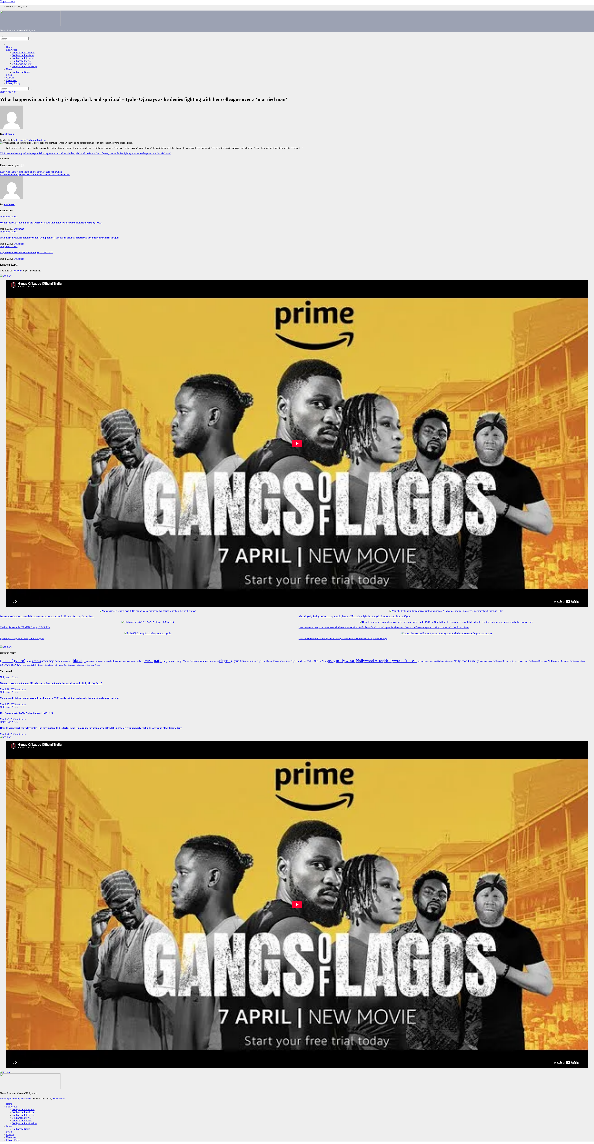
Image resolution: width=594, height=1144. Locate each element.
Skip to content (7, 1)
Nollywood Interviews (23, 58)
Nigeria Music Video (302, 661)
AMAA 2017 (67, 661)
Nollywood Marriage (538, 661)
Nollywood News (21, 72)
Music (9, 75)
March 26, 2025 (8, 734)
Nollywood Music (577, 661)
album (59, 661)
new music (203, 661)
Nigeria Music (264, 661)
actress (36, 661)
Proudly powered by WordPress (16, 1098)
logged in (17, 270)
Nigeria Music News (281, 661)
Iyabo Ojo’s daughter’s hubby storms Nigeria (22, 638)
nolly (331, 661)
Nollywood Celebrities (23, 52)
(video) (19, 661)
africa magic (48, 661)
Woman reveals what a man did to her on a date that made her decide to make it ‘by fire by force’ (51, 222)
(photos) (6, 660)
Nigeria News (321, 661)
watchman (8, 134)
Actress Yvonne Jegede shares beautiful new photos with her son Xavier (35, 174)
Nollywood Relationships (24, 66)
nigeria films (250, 661)
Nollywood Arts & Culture (427, 661)
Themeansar (59, 1098)
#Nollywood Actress (35, 140)
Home (9, 47)
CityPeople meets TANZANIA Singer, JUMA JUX (26, 252)
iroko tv (140, 661)
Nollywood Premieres (23, 55)
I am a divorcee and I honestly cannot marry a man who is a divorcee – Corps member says (343, 638)
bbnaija (79, 660)
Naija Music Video (186, 661)
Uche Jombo (95, 665)
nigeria (224, 660)
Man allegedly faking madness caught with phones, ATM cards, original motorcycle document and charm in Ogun (59, 237)
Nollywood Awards (22, 63)
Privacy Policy (13, 83)
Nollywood (11, 49)
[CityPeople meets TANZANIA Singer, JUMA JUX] (147, 622)
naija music (169, 661)
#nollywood (18, 140)
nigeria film (238, 661)
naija (158, 660)
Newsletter (11, 80)
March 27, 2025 (8, 704)
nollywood (345, 660)
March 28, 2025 (8, 689)
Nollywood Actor (369, 660)
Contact (10, 77)
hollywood (116, 661)
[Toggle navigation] (1, 36)
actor (29, 661)
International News (129, 661)
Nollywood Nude (28, 665)
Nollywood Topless (83, 665)
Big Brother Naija (92, 661)
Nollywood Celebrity (466, 661)
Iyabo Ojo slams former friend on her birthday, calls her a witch (31, 171)
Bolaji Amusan (104, 661)
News (9, 69)
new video (214, 661)
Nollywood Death (486, 661)
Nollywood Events (501, 661)
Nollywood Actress (400, 660)
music (148, 661)
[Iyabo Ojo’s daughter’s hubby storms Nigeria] (148, 633)
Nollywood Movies (21, 61)
